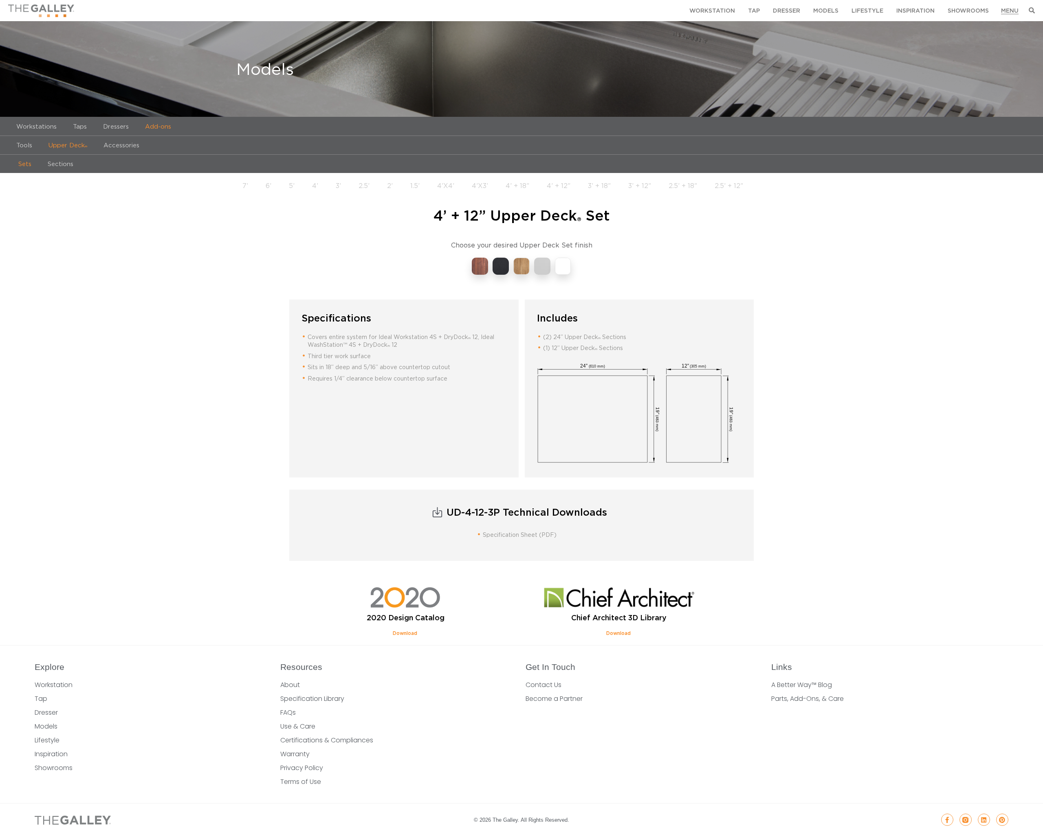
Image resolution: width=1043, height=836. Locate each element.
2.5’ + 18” (683, 185)
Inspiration (915, 10)
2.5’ (364, 185)
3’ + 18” (599, 185)
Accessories (121, 145)
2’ (390, 185)
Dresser (786, 10)
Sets (23, 163)
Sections (60, 163)
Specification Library (312, 698)
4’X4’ (445, 185)
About (290, 684)
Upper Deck (67, 145)
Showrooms (968, 10)
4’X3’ (480, 185)
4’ (315, 185)
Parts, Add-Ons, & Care (807, 698)
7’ (245, 185)
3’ (338, 185)
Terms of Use (300, 781)
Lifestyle (867, 10)
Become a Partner (554, 698)
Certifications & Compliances (326, 740)
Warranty (295, 754)
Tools (24, 145)
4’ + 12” (558, 185)
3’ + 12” (639, 185)
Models (825, 10)
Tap (754, 10)
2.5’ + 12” (729, 185)
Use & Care (297, 726)
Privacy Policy (301, 768)
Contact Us (543, 684)
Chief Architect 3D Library (619, 617)
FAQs (288, 712)
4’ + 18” (517, 185)
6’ (268, 185)
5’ (292, 185)
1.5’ (415, 185)
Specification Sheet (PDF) (520, 535)
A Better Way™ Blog (801, 684)
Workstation (712, 10)
